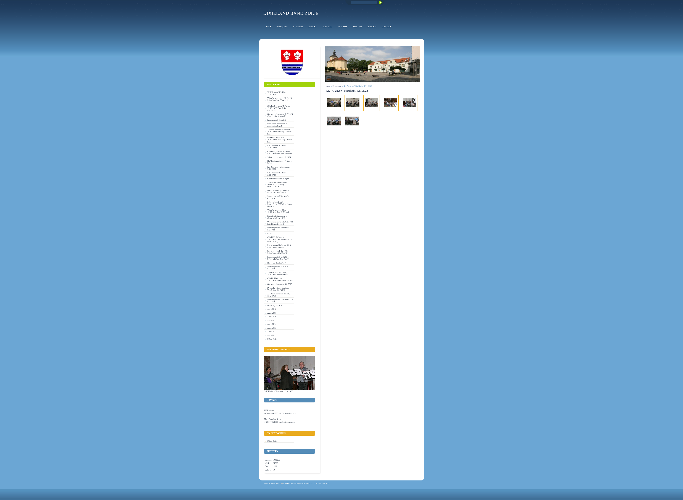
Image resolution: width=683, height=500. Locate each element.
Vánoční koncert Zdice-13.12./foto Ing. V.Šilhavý (278, 211)
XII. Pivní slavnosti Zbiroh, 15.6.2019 (278, 295)
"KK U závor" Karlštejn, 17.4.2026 (277, 93)
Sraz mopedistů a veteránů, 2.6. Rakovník (280, 301)
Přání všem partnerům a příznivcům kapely (277, 125)
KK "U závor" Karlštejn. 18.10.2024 (277, 146)
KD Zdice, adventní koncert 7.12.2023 (278, 168)
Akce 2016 (271, 317)
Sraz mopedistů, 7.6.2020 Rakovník (277, 267)
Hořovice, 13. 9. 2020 (276, 263)
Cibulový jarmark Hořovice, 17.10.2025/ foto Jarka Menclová (279, 108)
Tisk (295, 483)
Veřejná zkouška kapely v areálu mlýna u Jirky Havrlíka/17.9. (277, 184)
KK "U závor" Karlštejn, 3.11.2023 (277, 174)
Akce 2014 (271, 324)
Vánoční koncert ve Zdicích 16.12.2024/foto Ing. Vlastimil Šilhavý (280, 131)
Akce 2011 (271, 335)
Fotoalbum (336, 86)
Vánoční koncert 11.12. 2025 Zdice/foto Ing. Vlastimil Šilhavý (279, 100)
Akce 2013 (271, 328)
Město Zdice (272, 339)
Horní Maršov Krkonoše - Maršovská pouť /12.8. (278, 191)
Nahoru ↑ (325, 483)
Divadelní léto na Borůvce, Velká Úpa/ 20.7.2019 (278, 289)
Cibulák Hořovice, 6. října (278, 179)
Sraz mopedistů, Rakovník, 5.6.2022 (278, 229)
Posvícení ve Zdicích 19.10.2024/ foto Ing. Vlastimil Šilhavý (280, 139)
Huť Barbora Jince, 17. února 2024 (279, 162)
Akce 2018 (271, 309)
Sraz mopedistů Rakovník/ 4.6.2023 (278, 197)
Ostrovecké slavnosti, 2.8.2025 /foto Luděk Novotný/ (280, 115)
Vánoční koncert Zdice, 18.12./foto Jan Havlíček (277, 273)
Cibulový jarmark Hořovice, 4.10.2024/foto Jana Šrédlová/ (279, 152)
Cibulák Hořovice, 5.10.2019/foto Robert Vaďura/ (280, 279)
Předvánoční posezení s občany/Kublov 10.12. (277, 217)
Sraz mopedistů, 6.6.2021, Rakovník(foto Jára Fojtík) (278, 258)
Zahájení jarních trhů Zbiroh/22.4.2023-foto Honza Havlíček (279, 204)
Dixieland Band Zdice (290, 13)
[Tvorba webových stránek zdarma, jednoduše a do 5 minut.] (282, 483)
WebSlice (288, 483)
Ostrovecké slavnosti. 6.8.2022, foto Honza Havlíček (280, 223)
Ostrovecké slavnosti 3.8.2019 (279, 284)
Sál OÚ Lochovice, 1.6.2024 (279, 157)
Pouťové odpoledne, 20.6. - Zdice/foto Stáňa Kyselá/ (278, 252)
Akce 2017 (271, 313)
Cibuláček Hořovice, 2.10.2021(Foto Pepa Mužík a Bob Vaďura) (279, 239)
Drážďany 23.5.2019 (276, 305)
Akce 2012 (271, 331)
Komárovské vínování (276, 120)
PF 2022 (270, 233)
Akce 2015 (271, 320)
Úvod (328, 86)
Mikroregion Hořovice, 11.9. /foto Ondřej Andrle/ (279, 246)
